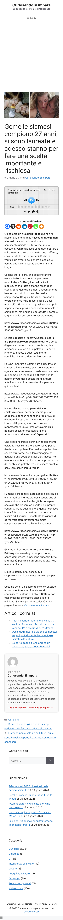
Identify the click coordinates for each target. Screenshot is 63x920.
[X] (13, 226)
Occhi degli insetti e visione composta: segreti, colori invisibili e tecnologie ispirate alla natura (34, 635)
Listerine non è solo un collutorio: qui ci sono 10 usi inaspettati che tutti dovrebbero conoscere (30, 737)
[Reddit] (18, 226)
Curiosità (13, 719)
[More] (41, 226)
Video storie (16, 888)
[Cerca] (50, 760)
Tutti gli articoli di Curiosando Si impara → (30, 707)
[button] (1, 918)
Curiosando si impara (31, 5)
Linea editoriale (25, 904)
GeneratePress (31, 911)
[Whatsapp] (35, 226)
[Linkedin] (24, 226)
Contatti (53, 904)
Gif (10, 858)
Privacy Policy (40, 904)
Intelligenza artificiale (21, 863)
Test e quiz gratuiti (20, 883)
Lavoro (13, 868)
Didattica (14, 853)
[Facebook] (7, 226)
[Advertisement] (31, 55)
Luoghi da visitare (19, 873)
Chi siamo (11, 904)
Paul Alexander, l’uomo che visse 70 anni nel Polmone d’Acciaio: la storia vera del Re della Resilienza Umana (33, 624)
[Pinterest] (30, 226)
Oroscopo (14, 878)
